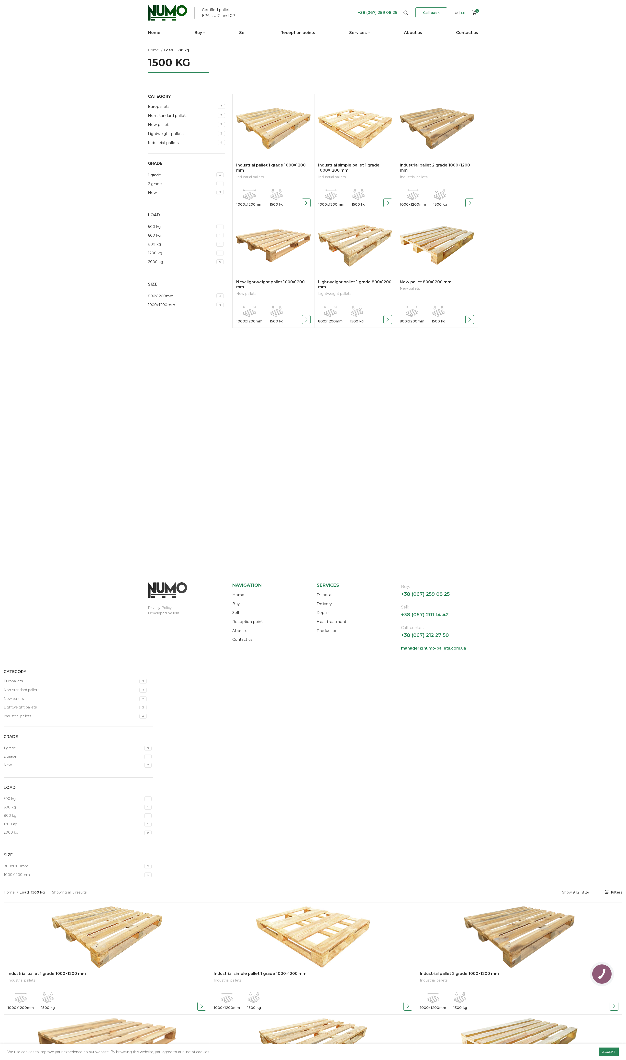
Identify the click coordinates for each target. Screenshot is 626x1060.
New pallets (159, 124)
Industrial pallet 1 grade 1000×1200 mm (47, 973)
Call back (431, 13)
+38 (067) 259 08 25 (377, 12)
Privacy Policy (160, 608)
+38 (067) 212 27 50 (425, 635)
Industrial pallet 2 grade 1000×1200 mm (459, 973)
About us (240, 630)
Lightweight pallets (165, 133)
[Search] (406, 13)
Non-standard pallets (167, 115)
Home (154, 50)
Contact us (242, 639)
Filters (616, 892)
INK (176, 613)
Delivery (324, 603)
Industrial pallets (163, 142)
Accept (608, 1052)
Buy (236, 603)
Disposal (324, 594)
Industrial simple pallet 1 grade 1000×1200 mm (260, 973)
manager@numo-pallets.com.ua (433, 648)
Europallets (158, 106)
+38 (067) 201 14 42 (425, 615)
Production (327, 630)
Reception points (248, 621)
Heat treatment (331, 621)
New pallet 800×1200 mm (425, 282)
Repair (323, 612)
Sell (235, 612)
